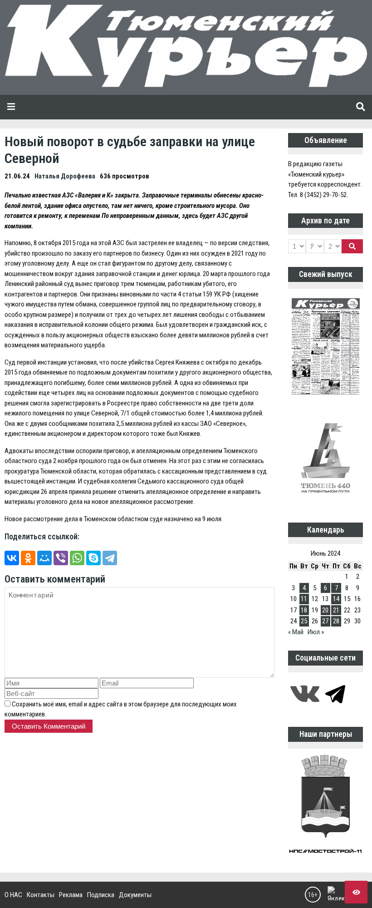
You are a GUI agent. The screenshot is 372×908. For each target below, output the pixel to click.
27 (325, 621)
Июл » (316, 632)
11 (304, 599)
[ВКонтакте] (12, 558)
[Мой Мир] (44, 558)
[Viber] (61, 558)
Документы (135, 895)
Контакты (40, 895)
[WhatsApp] (77, 558)
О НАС (13, 895)
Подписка (100, 895)
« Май (295, 632)
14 (336, 599)
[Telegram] (110, 558)
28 (336, 621)
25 (304, 621)
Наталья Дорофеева (64, 176)
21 (336, 610)
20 (325, 610)
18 (304, 610)
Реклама (71, 895)
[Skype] (93, 558)
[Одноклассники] (28, 558)
